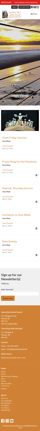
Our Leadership (6, 401)
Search (14, 7)
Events (3, 381)
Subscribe (8, 298)
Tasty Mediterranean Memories (26, 2)
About (3, 374)
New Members (6, 403)
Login (20, 428)
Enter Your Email (7, 289)
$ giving (3, 389)
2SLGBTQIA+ (6, 410)
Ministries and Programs (9, 376)
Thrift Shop (5, 386)
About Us (4, 398)
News (3, 379)
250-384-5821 (24, 7)
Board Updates (6, 383)
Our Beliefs (5, 405)
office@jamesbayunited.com (16, 349)
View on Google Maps (9, 324)
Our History (5, 408)
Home (3, 372)
